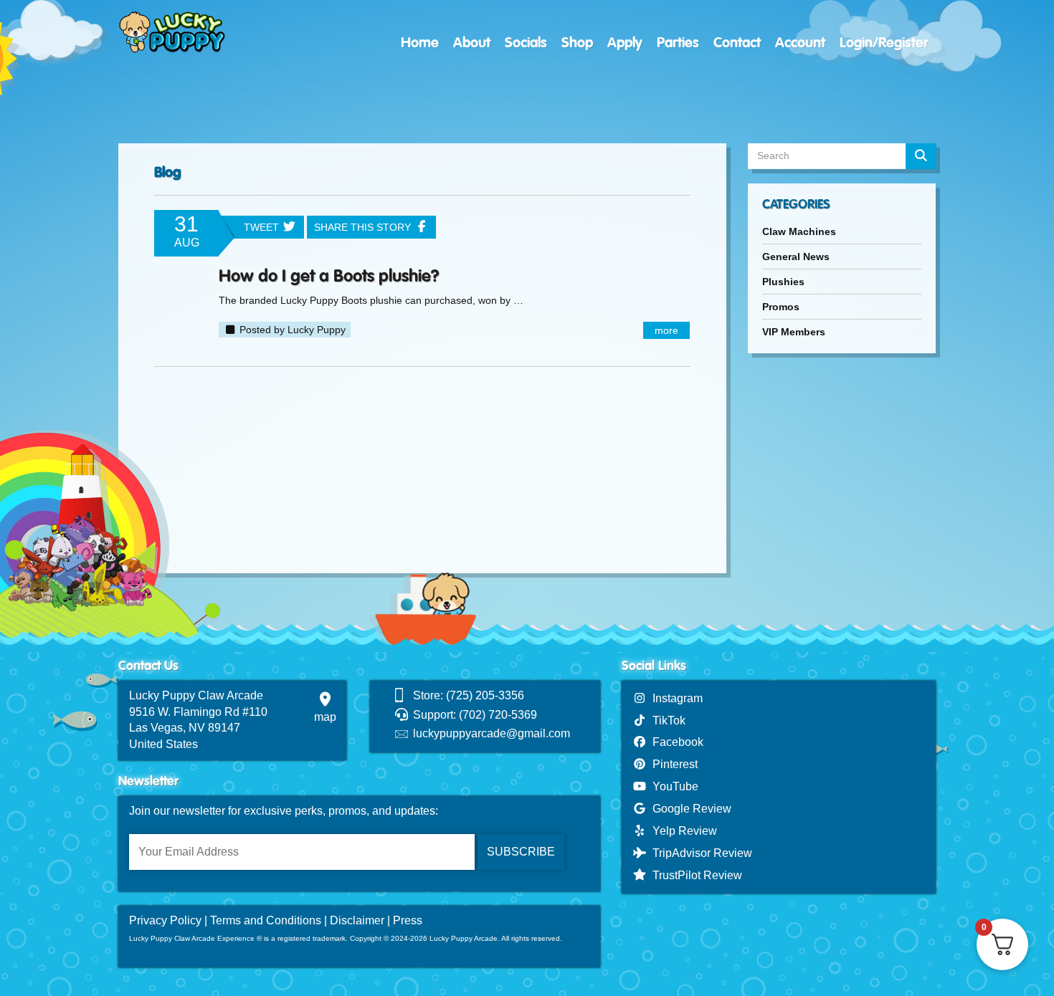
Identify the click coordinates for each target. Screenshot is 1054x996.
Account (800, 43)
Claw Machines (799, 231)
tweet (263, 227)
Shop (577, 43)
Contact (737, 43)
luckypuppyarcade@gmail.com (491, 733)
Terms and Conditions (265, 920)
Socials (526, 43)
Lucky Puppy (317, 329)
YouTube (672, 786)
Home (420, 43)
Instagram (675, 698)
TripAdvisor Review (699, 853)
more (666, 330)
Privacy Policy (165, 920)
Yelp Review (682, 831)
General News (796, 256)
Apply (624, 43)
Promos (780, 306)
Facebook (675, 742)
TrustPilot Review (694, 875)
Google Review (689, 809)
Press (407, 920)
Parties (678, 43)
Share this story (364, 227)
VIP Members (793, 331)
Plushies (783, 281)
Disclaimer (357, 920)
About (471, 43)
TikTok (666, 720)
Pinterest (672, 764)
